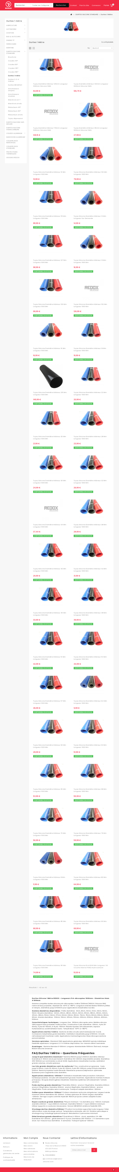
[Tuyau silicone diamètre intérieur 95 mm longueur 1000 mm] (51, 949)
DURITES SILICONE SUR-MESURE (15, 123)
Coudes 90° (13, 64)
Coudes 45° (13, 61)
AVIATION (10, 33)
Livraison (6, 1143)
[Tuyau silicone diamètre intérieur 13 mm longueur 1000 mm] (91, 244)
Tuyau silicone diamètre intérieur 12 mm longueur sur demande (90, 217)
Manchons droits (15, 104)
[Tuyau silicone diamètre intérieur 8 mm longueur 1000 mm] (51, 861)
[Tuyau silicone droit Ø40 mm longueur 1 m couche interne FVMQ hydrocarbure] (91, 949)
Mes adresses (29, 1148)
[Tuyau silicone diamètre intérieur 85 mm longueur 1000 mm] (51, 905)
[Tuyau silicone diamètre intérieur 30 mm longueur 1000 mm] (51, 464)
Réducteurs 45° (14, 107)
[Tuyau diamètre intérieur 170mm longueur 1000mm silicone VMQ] (51, 112)
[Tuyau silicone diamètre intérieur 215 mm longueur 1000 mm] (51, 376)
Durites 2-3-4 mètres (13, 80)
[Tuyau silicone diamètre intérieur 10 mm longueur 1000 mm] (51, 156)
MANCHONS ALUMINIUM (15, 137)
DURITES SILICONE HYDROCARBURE (13, 129)
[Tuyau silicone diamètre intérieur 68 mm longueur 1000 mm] (91, 773)
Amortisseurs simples (13, 90)
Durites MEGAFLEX (15, 85)
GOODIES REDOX (13, 158)
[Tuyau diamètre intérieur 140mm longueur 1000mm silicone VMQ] (91, 68)
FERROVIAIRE (11, 44)
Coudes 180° (13, 72)
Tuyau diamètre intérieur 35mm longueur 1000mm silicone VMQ (91, 129)
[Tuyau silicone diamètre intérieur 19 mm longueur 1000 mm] (91, 332)
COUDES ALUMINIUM (14, 133)
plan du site (84, 5)
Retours (6, 1147)
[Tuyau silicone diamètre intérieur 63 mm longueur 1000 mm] (91, 729)
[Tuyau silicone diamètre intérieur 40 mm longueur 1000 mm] (51, 552)
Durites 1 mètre (14, 76)
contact (73, 5)
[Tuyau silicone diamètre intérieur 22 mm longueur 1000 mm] (91, 376)
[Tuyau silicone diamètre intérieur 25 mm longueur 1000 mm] (51, 420)
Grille (30, 48)
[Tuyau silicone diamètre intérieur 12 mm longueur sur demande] (91, 200)
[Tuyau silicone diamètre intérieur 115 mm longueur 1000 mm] (51, 200)
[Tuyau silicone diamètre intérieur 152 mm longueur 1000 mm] (91, 288)
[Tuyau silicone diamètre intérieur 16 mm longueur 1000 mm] (51, 332)
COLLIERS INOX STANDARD (12, 147)
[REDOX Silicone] (8, 5)
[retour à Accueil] (71, 14)
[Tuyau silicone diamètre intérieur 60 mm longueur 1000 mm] (51, 729)
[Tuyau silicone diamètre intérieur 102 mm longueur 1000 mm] (91, 156)
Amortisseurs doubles (13, 95)
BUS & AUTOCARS (13, 37)
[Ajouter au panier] (35, 79)
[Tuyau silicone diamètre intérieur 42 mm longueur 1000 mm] (91, 552)
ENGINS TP (10, 40)
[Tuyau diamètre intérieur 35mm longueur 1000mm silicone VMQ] (91, 112)
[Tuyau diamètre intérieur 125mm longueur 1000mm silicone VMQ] (51, 68)
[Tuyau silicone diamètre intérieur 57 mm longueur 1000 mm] (51, 685)
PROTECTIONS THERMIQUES (12, 153)
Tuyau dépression (15, 118)
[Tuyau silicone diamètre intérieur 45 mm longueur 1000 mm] (51, 596)
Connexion (96, 5)
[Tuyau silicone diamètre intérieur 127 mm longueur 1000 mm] (51, 244)
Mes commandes (31, 1143)
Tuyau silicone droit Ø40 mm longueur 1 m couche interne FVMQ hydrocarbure (91, 966)
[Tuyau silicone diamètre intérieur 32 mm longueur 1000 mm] (91, 464)
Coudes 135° (13, 68)
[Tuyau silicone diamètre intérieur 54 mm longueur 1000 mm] (91, 641)
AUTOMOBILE (11, 29)
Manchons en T (14, 100)
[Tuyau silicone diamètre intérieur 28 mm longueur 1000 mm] (91, 420)
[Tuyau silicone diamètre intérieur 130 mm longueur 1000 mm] (51, 288)
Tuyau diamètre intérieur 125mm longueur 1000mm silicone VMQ (50, 85)
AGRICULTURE (11, 25)
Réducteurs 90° (14, 111)
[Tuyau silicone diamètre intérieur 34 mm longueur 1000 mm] (51, 508)
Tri (89, 48)
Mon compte (31, 1138)
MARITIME (10, 48)
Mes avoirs (28, 1146)
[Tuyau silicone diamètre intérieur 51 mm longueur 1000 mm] (51, 641)
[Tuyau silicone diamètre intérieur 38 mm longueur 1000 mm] (91, 508)
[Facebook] (113, 1169)
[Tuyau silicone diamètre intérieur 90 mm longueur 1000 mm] (91, 905)
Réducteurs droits (15, 115)
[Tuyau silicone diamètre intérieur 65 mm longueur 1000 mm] (51, 773)
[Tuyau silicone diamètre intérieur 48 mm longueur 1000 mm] (91, 596)
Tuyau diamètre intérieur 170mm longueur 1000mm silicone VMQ (50, 129)
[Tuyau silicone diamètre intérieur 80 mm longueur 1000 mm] (91, 861)
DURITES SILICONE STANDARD (13, 52)
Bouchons (12, 57)
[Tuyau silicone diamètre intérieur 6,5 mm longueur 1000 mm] (91, 685)
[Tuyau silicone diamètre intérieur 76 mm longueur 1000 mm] (91, 817)
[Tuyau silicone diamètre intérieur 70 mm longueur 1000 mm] (51, 817)
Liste (34, 48)
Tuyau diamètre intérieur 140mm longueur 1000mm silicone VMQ (91, 85)
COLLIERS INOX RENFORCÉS (12, 142)
